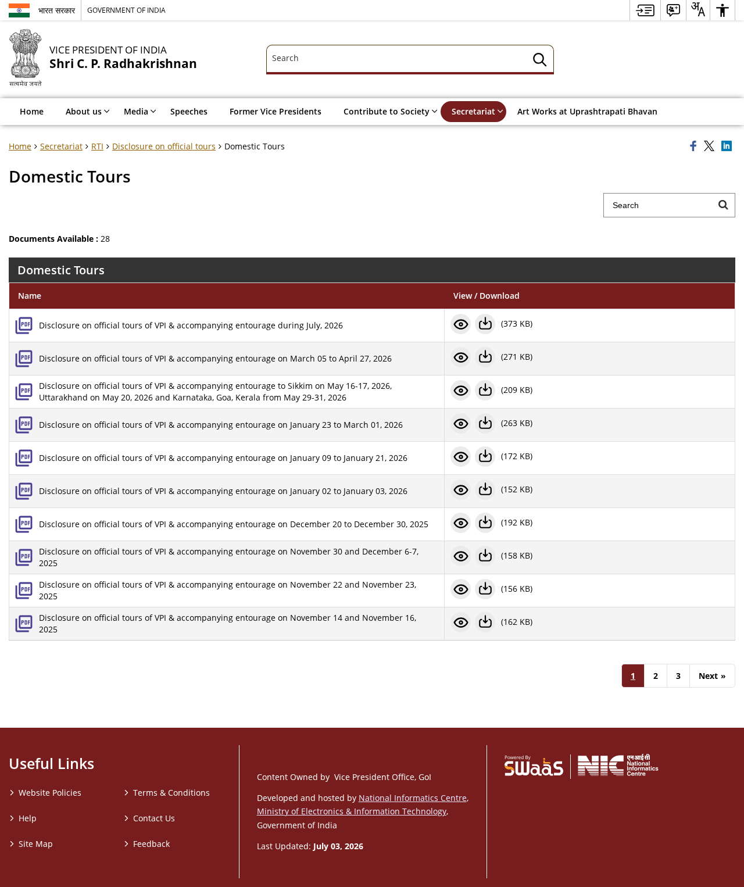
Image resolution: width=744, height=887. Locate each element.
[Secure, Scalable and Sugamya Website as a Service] (534, 765)
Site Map (36, 843)
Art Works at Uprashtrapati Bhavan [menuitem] (587, 111)
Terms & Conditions (171, 792)
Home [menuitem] (32, 111)
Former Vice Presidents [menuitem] (275, 111)
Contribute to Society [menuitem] (387, 111)
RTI (97, 146)
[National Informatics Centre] (618, 765)
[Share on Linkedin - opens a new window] (728, 146)
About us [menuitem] (84, 111)
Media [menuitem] (136, 111)
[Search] (540, 61)
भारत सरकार (56, 10)
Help (28, 818)
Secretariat (61, 146)
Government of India (126, 10)
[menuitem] (645, 10)
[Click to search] (723, 205)
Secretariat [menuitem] (473, 111)
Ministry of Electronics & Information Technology (351, 811)
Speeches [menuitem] (189, 111)
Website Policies (50, 792)
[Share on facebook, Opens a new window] (695, 146)
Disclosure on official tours (164, 146)
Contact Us (154, 818)
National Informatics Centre (413, 797)
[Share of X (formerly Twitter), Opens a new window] (711, 146)
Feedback (151, 843)
